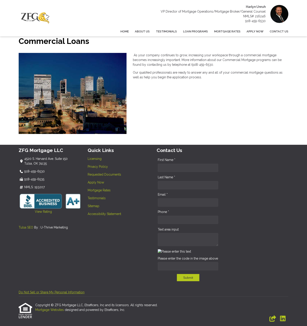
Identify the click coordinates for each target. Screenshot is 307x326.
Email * (163, 194)
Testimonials (166, 31)
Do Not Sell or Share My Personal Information (52, 292)
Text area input (168, 229)
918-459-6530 (255, 21)
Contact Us (279, 31)
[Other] (272, 318)
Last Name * (166, 177)
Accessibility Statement (104, 214)
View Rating (35, 211)
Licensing (95, 159)
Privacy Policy (98, 166)
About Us (142, 31)
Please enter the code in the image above (188, 258)
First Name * (166, 160)
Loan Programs (195, 31)
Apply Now (255, 31)
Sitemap (93, 206)
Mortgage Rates (227, 31)
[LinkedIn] (283, 318)
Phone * (163, 212)
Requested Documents (104, 174)
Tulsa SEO (26, 227)
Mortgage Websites (50, 310)
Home (124, 31)
